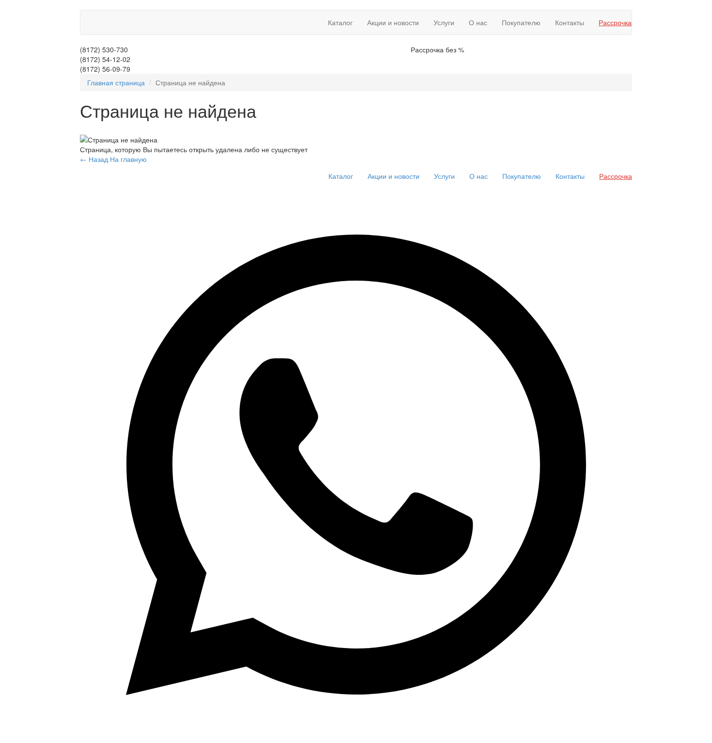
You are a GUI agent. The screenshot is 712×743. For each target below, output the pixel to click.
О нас (478, 22)
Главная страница (116, 82)
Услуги (443, 22)
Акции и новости (393, 22)
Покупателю (521, 22)
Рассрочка (615, 22)
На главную (128, 159)
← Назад (94, 159)
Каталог (340, 22)
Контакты (569, 22)
